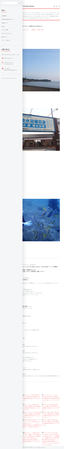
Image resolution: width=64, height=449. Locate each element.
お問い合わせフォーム (9, 58)
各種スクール (4, 36)
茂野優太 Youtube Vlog (37, 29)
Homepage (4, 15)
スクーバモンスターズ (23, 29)
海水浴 (3, 26)
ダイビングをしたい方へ (7, 33)
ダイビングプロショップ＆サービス (19, 6)
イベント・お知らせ (6, 40)
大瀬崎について (5, 22)
